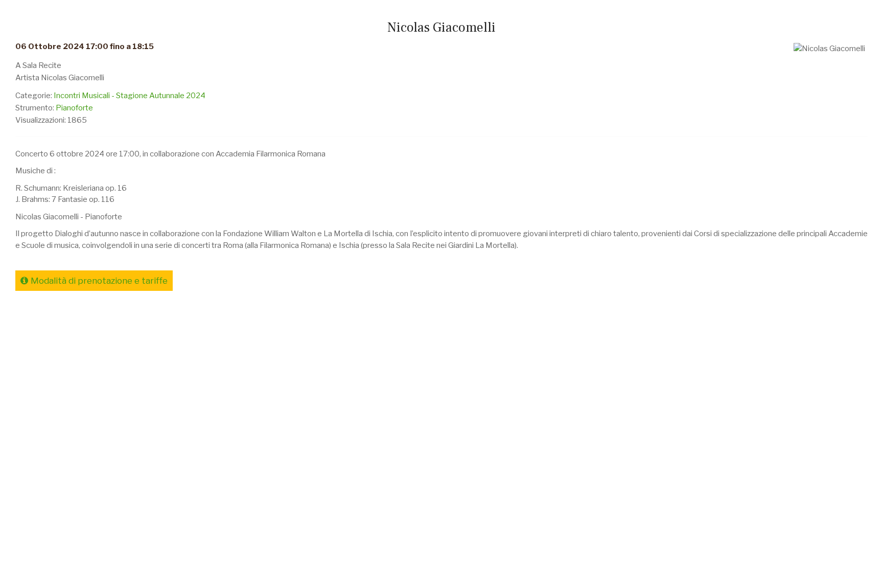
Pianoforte (74, 107)
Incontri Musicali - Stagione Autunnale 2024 (129, 95)
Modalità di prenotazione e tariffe (99, 281)
